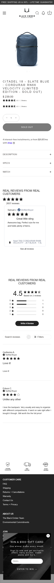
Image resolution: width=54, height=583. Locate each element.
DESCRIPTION (10, 154)
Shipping (7, 488)
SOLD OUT (27, 127)
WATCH (6, 172)
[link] (25, 242)
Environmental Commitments (16, 522)
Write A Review (27, 323)
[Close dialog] (48, 536)
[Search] (37, 13)
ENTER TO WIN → (27, 569)
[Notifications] (43, 13)
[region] (26, 301)
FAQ (5, 484)
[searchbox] (14, 337)
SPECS (6, 163)
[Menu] (4, 13)
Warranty (7, 496)
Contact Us (8, 500)
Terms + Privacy (10, 504)
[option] (27, 466)
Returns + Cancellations (14, 492)
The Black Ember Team (13, 518)
